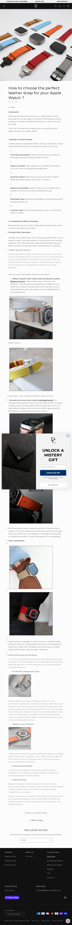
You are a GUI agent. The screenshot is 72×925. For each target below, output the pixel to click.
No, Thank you (53, 485)
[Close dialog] (68, 435)
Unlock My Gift (53, 473)
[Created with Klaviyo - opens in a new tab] (36, 490)
